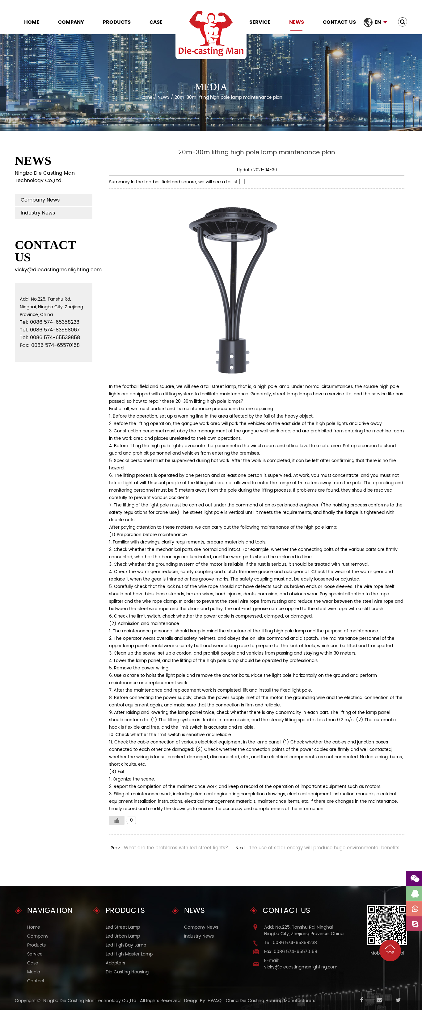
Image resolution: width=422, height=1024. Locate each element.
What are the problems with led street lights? (176, 848)
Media (33, 972)
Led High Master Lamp (129, 954)
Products (117, 22)
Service (259, 22)
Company (71, 22)
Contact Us (339, 22)
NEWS (296, 22)
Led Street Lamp (123, 927)
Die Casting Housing (127, 972)
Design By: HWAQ (203, 1000)
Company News (40, 200)
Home (31, 22)
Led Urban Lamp (123, 936)
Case (156, 22)
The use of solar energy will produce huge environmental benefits (324, 848)
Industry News (38, 213)
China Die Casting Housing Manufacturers (270, 1000)
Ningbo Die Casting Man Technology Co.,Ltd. (90, 1000)
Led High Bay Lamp (126, 945)
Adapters (115, 963)
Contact (35, 981)
